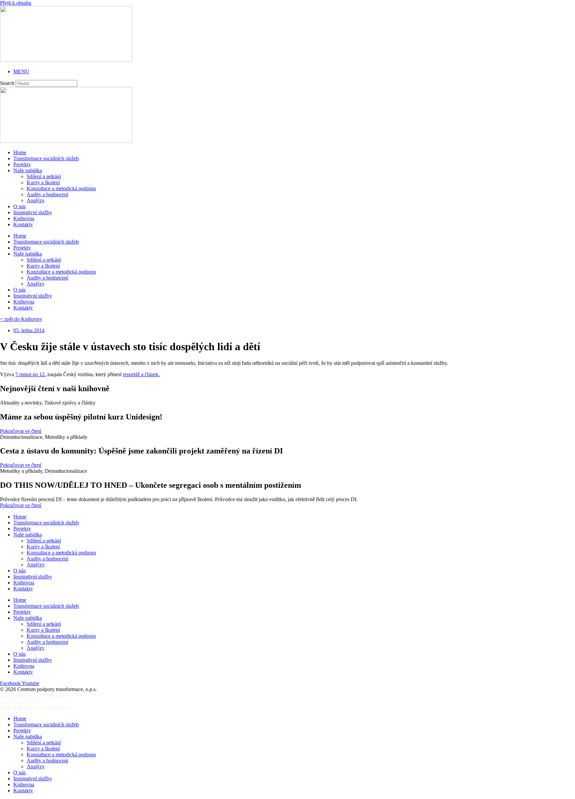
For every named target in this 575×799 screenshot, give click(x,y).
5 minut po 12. (30, 374)
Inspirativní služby (32, 212)
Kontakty (23, 224)
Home (19, 152)
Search (7, 83)
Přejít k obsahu (15, 3)
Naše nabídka (27, 170)
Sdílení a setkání (44, 176)
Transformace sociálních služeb (46, 158)
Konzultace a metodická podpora (61, 188)
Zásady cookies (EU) (22, 701)
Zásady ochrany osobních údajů (33, 695)
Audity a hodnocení (47, 194)
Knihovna (23, 218)
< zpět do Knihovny (21, 319)
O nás (19, 206)
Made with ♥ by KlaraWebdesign (35, 707)
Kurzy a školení (43, 182)
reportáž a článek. (141, 374)
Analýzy (36, 200)
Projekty (22, 164)
